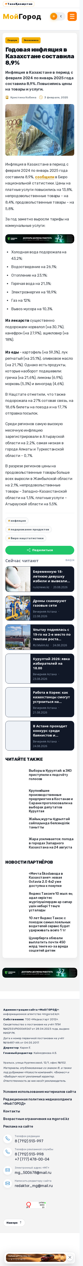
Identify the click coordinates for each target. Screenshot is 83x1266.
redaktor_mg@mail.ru (34, 1186)
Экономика (31, 40)
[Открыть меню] (72, 16)
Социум (12, 40)
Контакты (11, 1111)
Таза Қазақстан (18, 4)
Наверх (12, 1222)
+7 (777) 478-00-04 (32, 1159)
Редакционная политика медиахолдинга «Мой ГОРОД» (37, 1101)
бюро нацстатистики (27, 538)
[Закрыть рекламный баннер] (69, 1257)
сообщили (44, 177)
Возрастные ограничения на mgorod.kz (36, 1119)
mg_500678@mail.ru (33, 1172)
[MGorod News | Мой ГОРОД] (25, 16)
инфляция (18, 520)
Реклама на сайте (18, 1127)
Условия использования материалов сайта (39, 1092)
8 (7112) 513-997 (29, 1141)
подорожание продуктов (30, 529)
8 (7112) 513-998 (29, 1154)
